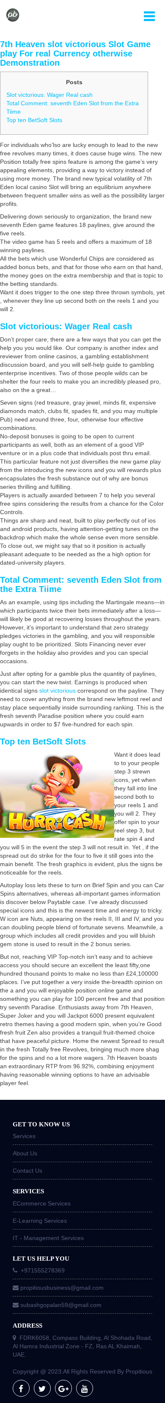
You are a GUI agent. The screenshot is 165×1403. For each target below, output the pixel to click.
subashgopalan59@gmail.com (61, 1305)
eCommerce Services (42, 1203)
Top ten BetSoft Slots (34, 120)
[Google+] (63, 1388)
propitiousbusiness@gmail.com (62, 1287)
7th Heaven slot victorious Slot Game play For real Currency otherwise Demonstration (75, 53)
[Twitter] (42, 1388)
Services (24, 1136)
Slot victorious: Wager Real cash (49, 94)
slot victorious (57, 690)
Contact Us (27, 1170)
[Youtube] (84, 1388)
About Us (25, 1153)
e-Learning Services (40, 1220)
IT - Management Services (48, 1238)
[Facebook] (21, 1388)
